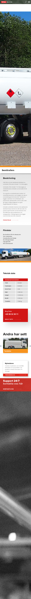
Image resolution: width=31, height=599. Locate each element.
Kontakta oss (8, 389)
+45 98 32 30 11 (11, 314)
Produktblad (7, 220)
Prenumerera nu (10, 375)
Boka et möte (9, 319)
